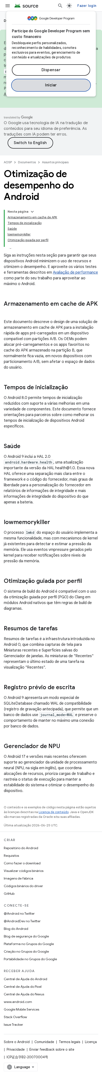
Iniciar (51, 85)
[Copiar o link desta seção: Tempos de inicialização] (73, 388)
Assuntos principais (55, 162)
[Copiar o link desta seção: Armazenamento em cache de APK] (8, 312)
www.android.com (18, 1002)
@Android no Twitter (19, 913)
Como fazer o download (22, 863)
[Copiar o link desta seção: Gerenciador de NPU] (65, 746)
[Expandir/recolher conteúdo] (32, 212)
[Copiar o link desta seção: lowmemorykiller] (55, 522)
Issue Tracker (13, 1024)
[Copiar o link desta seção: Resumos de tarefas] (62, 629)
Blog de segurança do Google (26, 936)
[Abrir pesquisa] (60, 6)
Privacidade (16, 1049)
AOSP (8, 162)
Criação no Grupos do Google (26, 951)
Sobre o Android (17, 1042)
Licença (91, 1042)
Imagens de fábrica (18, 878)
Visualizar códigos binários (23, 871)
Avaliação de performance (75, 272)
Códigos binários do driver (23, 886)
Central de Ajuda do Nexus (24, 994)
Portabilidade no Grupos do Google (30, 959)
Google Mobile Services (21, 1009)
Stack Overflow (15, 1017)
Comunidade (44, 1042)
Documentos (27, 162)
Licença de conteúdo (54, 812)
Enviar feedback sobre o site (51, 1049)
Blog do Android (16, 929)
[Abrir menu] (7, 5)
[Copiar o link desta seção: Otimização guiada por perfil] (86, 581)
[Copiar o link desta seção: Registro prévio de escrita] (79, 688)
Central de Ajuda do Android (25, 979)
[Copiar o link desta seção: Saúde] (25, 447)
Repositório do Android (21, 848)
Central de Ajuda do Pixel (23, 986)
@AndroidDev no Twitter (22, 921)
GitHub (9, 893)
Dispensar (51, 70)
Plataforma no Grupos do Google (29, 944)
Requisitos (11, 855)
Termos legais (69, 1042)
